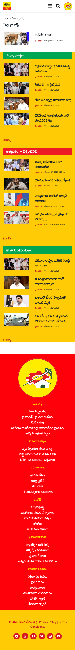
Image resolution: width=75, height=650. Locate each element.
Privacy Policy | (48, 622)
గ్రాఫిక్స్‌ (21, 18)
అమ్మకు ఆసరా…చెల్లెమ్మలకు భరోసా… (51, 216)
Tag (14, 18)
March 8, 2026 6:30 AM (55, 224)
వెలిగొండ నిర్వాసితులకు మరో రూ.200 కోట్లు (52, 118)
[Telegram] (16, 636)
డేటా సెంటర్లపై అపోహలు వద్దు (53, 99)
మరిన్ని (7, 139)
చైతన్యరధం (38, 41)
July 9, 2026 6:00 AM (54, 186)
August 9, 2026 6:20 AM (56, 172)
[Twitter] (42, 636)
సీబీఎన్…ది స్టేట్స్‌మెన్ (48, 84)
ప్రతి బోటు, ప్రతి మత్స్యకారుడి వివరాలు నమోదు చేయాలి (51, 318)
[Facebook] (33, 636)
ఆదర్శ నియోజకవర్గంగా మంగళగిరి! (48, 164)
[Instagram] (50, 636)
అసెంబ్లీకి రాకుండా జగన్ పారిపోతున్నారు (49, 281)
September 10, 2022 (54, 41)
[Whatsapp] (25, 636)
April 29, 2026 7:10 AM (55, 206)
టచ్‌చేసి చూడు (43, 35)
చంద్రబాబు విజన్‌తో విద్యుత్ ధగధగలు (51, 198)
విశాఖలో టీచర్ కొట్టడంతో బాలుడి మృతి (50, 300)
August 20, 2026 (52, 105)
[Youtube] (58, 636)
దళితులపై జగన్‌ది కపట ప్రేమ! (52, 180)
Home (6, 18)
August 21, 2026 (52, 76)
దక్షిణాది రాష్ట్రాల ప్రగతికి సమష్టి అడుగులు (52, 68)
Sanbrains (66, 645)
